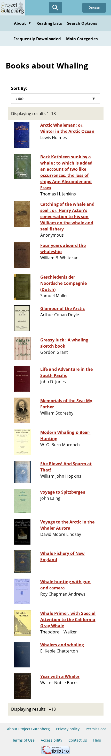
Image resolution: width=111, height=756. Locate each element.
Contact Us (77, 740)
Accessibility (51, 740)
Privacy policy (68, 728)
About (22, 23)
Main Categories (82, 38)
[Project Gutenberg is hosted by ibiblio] (55, 752)
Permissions (96, 728)
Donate (94, 7)
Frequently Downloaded (37, 38)
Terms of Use (23, 740)
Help (97, 740)
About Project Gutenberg (28, 728)
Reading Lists (49, 23)
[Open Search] (55, 7)
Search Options (82, 23)
